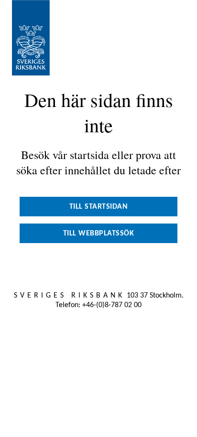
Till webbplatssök (98, 233)
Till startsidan (98, 207)
